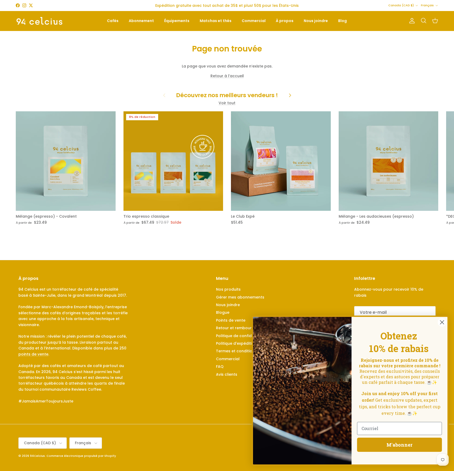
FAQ (220, 366)
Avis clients (226, 374)
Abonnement (141, 20)
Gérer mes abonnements (240, 297)
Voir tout (227, 103)
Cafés (112, 20)
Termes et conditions (236, 351)
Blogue (222, 312)
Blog (342, 20)
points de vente (33, 354)
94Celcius (37, 456)
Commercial (254, 20)
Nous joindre (316, 20)
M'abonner (399, 445)
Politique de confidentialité (241, 335)
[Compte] (411, 21)
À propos (284, 20)
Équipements (176, 20)
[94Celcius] (39, 20)
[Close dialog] (442, 322)
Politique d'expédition (236, 343)
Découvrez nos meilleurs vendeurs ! (227, 95)
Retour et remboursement (241, 328)
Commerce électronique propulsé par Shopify (81, 456)
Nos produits (228, 289)
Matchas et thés (215, 20)
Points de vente (230, 320)
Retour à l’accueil (227, 75)
